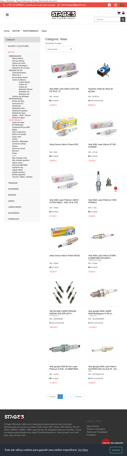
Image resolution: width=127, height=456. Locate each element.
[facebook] (110, 4)
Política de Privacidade (97, 431)
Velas (44, 30)
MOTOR (16, 30)
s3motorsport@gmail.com (73, 4)
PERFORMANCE (31, 30)
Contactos (91, 434)
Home (6, 30)
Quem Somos (93, 426)
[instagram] (116, 4)
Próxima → (79, 396)
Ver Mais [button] (83, 450)
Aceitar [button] (116, 450)
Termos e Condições (96, 428)
